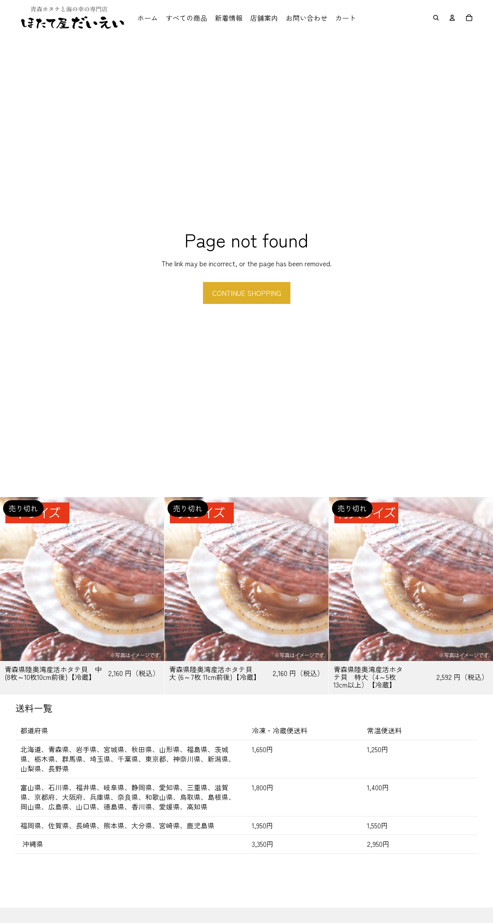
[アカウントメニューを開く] (452, 17)
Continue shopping (246, 293)
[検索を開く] (436, 17)
